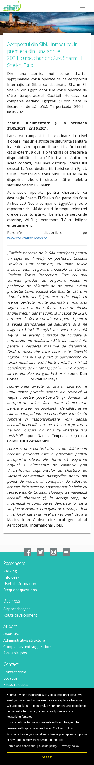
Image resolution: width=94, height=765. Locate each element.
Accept (47, 757)
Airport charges (16, 608)
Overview (11, 634)
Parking (10, 571)
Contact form (14, 672)
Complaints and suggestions (27, 646)
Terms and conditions (21, 746)
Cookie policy (48, 746)
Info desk (11, 577)
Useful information (19, 583)
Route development (20, 615)
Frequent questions (20, 589)
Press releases (15, 684)
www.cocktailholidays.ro (27, 238)
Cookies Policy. (63, 728)
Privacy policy (70, 746)
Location (10, 678)
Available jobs (15, 652)
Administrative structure (24, 640)
